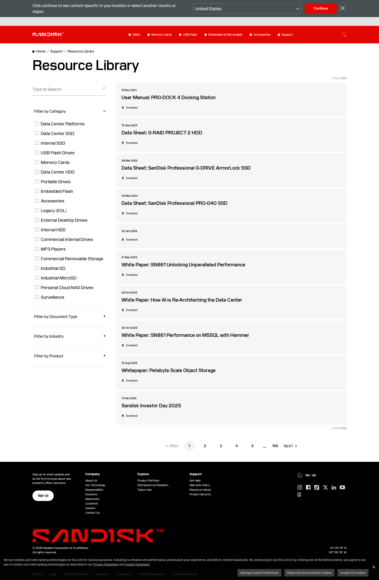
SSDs (136, 34)
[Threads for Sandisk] (299, 494)
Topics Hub (145, 490)
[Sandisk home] (48, 34)
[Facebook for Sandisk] (308, 487)
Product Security (200, 494)
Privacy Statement (105, 564)
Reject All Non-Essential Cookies (309, 573)
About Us (91, 480)
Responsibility (94, 490)
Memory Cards (161, 34)
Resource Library (200, 490)
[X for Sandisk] (325, 487)
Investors (91, 494)
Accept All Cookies (353, 573)
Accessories (262, 34)
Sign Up (43, 495)
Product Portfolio (148, 480)
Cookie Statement (137, 564)
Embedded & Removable (225, 34)
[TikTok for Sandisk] (316, 487)
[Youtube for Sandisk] (342, 487)
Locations (91, 503)
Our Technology (95, 485)
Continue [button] (321, 8)
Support (287, 34)
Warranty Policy (200, 485)
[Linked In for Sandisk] (334, 487)
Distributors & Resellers (153, 485)
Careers (90, 508)
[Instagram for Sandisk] (299, 487)
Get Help (195, 480)
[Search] (344, 34)
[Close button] (343, 9)
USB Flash (190, 34)
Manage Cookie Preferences (259, 573)
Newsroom (92, 499)
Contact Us (92, 513)
